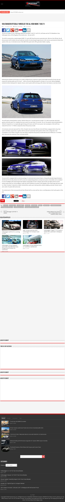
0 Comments (28, 26)
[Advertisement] (32, 17)
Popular (8, 418)
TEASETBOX (29, 496)
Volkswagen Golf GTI (56, 205)
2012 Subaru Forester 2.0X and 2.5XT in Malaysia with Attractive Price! (20, 487)
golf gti (6, 205)
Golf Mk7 (28, 205)
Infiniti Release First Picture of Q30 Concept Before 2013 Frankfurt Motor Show (54, 212)
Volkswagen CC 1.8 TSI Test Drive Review (12, 471)
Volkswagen (20, 26)
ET (3, 26)
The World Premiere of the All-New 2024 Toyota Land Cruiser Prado (25, 447)
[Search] (43, 456)
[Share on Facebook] (4, 30)
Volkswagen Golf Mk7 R (7, 207)
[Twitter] (34, 495)
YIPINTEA (35, 496)
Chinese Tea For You (9, 498)
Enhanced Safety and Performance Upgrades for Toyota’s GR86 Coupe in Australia (28, 440)
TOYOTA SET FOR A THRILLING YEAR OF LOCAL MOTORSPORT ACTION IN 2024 (28, 434)
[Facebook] (32, 495)
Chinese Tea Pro (52, 496)
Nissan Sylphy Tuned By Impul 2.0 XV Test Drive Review (16, 479)
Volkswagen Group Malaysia (31, 207)
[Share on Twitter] (8, 30)
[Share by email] (29, 30)
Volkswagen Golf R (19, 207)
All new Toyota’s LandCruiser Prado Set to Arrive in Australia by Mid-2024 (26, 427)
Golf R (40, 205)
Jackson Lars (59, 496)
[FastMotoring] (32, 4)
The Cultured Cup (46, 498)
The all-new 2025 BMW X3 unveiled (18, 421)
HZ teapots (39, 496)
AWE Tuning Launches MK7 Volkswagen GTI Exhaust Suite (31, 231)
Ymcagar (22, 498)
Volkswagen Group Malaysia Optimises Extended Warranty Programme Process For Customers (10, 247)
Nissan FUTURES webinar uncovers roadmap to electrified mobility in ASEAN (27, 12)
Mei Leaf (61, 498)
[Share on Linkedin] (24, 30)
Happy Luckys (39, 500)
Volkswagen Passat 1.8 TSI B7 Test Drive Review (14, 475)
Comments (14, 418)
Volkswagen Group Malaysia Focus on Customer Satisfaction (32, 246)
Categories (3, 465)
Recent (3, 418)
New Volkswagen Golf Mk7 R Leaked (10, 212)
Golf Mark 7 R (20, 205)
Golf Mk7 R (34, 205)
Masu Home (33, 500)
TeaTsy (32, 498)
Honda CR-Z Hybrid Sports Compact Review (12, 483)
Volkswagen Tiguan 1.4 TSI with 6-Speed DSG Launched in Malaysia (53, 231)
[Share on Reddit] (16, 30)
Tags (20, 418)
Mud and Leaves (38, 498)
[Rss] (31, 495)
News (16, 26)
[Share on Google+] (12, 30)
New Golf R (46, 205)
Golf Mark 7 (12, 205)
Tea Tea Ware (17, 498)
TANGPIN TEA (46, 496)
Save (21, 29)
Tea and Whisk (27, 498)
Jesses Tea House (26, 500)
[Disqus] (32, 276)
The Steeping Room (54, 498)
